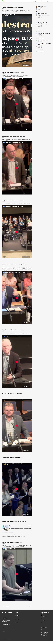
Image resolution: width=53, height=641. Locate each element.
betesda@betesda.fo (5, 618)
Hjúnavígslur (16, 622)
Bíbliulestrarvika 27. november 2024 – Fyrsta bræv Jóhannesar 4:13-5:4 (47, 623)
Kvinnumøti (16, 618)
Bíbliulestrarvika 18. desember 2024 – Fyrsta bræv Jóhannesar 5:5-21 (47, 619)
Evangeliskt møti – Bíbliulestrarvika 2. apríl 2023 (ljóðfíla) (14, 521)
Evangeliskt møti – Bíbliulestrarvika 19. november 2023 (13, 136)
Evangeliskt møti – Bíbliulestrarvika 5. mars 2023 (12, 542)
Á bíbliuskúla (44, 634)
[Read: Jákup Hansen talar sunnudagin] (36, 51)
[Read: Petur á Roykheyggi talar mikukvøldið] (36, 49)
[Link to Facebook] (50, 1)
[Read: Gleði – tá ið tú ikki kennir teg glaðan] (36, 7)
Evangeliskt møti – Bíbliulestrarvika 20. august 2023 (12, 329)
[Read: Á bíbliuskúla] (36, 11)
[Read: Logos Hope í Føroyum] (36, 47)
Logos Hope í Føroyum (41, 46)
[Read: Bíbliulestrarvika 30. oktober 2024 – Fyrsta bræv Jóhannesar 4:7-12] (36, 34)
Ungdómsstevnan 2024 (41, 31)
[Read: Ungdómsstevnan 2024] (36, 31)
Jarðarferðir (16, 623)
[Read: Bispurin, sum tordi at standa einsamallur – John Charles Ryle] (36, 16)
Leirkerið (3, 631)
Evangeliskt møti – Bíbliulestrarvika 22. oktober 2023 (13, 200)
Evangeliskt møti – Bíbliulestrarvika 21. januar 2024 (12, 7)
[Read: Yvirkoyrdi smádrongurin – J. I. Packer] (36, 14)
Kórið (15, 616)
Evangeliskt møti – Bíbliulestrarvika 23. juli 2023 (12, 393)
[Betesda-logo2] (3, 1)
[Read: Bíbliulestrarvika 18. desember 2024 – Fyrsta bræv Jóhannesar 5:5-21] (36, 25)
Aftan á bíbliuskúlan (40, 8)
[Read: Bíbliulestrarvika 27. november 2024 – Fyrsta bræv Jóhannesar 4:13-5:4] (36, 28)
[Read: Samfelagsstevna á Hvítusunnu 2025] (36, 23)
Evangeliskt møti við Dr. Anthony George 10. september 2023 (14, 263)
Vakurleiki (3, 630)
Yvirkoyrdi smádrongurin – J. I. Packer (42, 13)
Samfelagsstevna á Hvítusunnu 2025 (42, 22)
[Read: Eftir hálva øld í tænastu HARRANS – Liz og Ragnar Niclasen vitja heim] (36, 44)
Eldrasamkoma (17, 619)
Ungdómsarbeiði (17, 615)
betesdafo (3, 532)
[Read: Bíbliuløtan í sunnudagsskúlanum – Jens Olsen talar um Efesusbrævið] (36, 40)
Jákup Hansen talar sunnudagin (42, 51)
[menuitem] (27, 1)
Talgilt (3, 629)
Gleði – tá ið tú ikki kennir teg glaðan (42, 6)
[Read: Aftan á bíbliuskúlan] (36, 9)
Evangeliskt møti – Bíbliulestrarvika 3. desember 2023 (13, 72)
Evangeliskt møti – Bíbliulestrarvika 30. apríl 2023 (12, 457)
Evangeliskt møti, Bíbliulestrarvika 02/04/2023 (8, 532)
